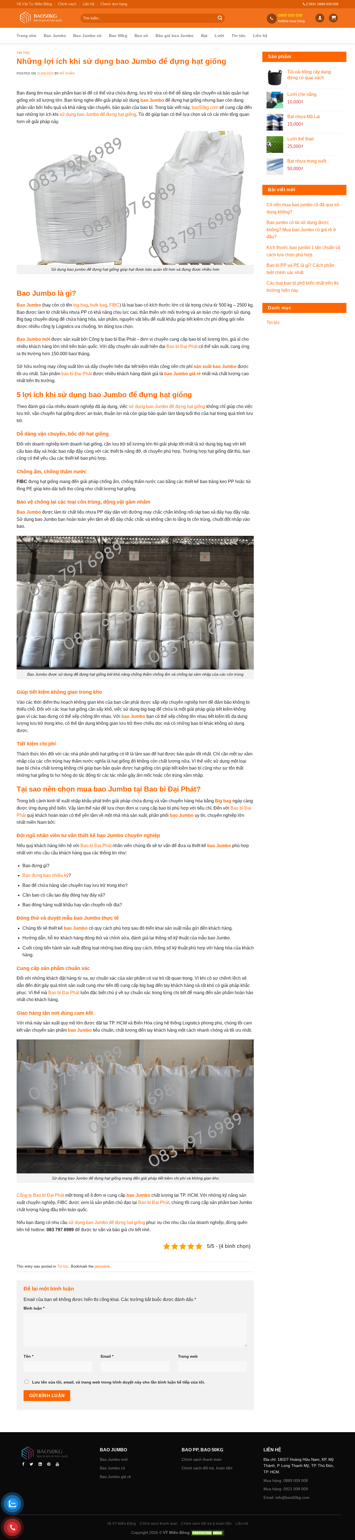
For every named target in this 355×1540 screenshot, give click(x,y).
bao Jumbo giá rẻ (182, 373)
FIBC (114, 305)
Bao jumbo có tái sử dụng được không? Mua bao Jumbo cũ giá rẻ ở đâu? (301, 229)
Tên (28, 1356)
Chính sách (67, 4)
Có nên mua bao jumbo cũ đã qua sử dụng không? (303, 208)
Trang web (188, 1356)
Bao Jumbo (55, 35)
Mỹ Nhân (67, 73)
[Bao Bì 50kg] (44, 18)
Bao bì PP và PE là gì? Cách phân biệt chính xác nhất (300, 269)
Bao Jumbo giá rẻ (115, 1476)
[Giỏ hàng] (333, 18)
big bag (80, 305)
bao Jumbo (152, 100)
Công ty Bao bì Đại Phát (40, 1195)
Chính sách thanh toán (202, 1459)
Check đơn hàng (113, 4)
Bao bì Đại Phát (181, 346)
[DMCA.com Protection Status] (207, 1532)
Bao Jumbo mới (114, 1459)
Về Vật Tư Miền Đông (34, 4)
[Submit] (220, 18)
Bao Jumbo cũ (87, 35)
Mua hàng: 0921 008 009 (285, 1489)
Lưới (219, 35)
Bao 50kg (118, 35)
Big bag (223, 800)
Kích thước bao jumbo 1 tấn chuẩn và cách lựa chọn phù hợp (303, 251)
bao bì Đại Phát (76, 373)
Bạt (204, 35)
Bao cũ (141, 35)
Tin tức (239, 35)
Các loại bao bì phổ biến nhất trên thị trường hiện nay (303, 287)
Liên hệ (88, 4)
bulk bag (98, 305)
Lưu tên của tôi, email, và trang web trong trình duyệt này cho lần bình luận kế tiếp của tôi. (118, 1382)
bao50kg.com (205, 107)
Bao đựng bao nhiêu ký (45, 875)
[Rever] (55, 1453)
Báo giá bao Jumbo (175, 35)
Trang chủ (27, 35)
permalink (102, 1266)
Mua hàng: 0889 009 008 (285, 1480)
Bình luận (34, 1308)
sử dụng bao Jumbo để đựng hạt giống (98, 114)
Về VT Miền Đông (121, 1524)
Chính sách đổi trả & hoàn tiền (206, 1524)
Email (107, 1356)
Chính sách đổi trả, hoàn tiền (207, 1468)
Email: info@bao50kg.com (286, 1497)
